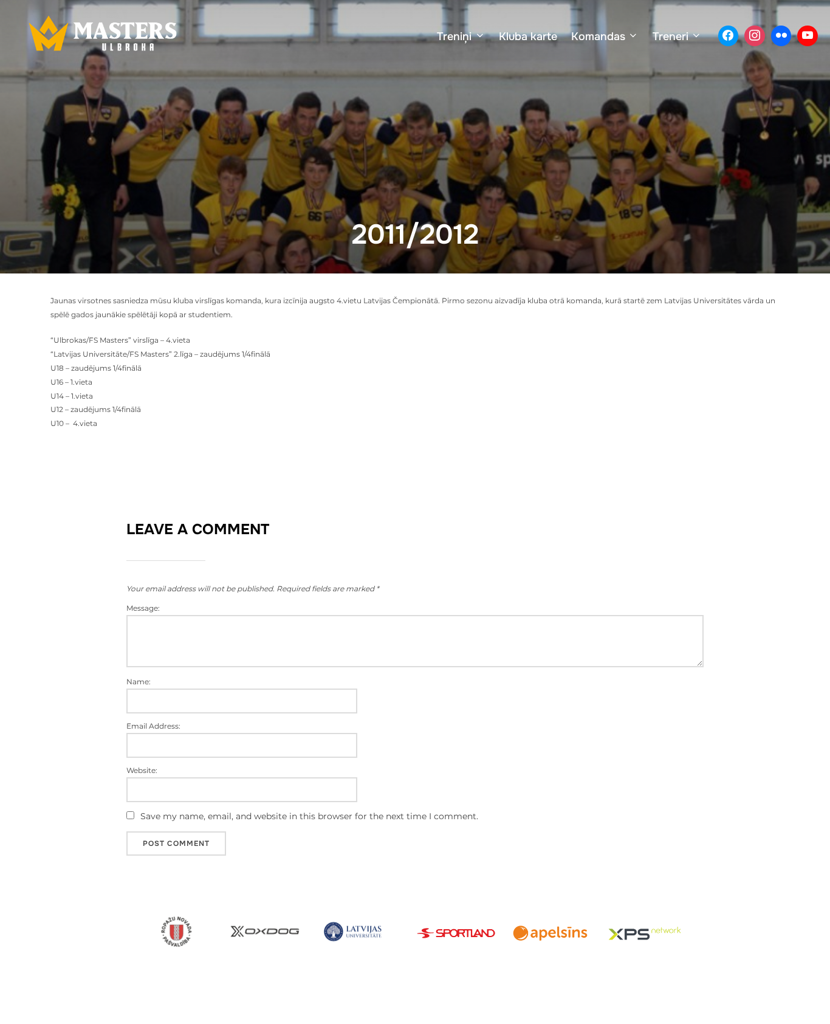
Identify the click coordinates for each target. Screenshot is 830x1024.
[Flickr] (781, 35)
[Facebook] (728, 35)
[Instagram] (754, 35)
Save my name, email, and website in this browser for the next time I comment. (309, 816)
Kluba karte (528, 36)
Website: (141, 770)
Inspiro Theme (690, 1001)
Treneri (670, 36)
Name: (138, 682)
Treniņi (454, 36)
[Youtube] (807, 35)
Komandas (598, 36)
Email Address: (153, 726)
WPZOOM (758, 1001)
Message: (143, 608)
